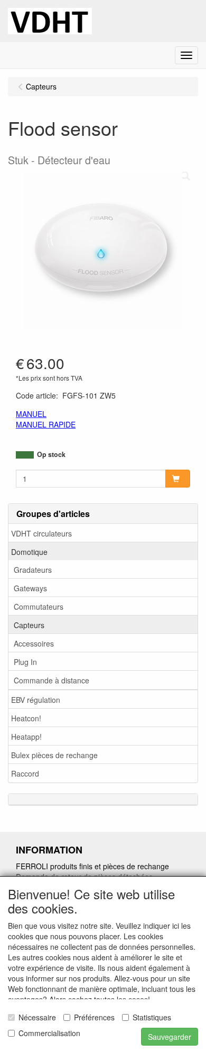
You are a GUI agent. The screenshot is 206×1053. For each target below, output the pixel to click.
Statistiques (152, 1017)
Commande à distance (51, 680)
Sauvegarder (169, 1036)
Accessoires (34, 643)
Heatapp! (26, 736)
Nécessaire (37, 1017)
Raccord (25, 773)
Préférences (94, 1017)
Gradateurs (33, 569)
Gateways (30, 588)
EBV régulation (35, 699)
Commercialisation (49, 1033)
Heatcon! (26, 718)
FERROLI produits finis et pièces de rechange (92, 866)
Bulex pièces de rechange (54, 755)
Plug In (25, 662)
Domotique (29, 552)
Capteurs (29, 625)
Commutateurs (38, 606)
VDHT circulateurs (41, 533)
